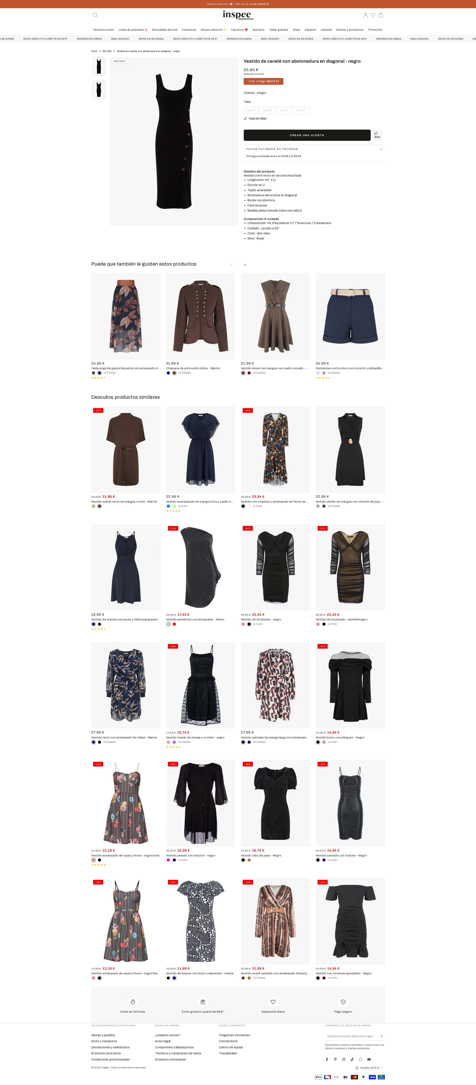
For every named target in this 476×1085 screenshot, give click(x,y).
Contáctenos (228, 1041)
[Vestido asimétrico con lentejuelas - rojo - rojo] (174, 624)
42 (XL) (301, 111)
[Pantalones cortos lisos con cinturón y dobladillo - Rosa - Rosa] (324, 373)
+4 (334, 372)
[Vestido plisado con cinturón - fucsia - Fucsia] (168, 860)
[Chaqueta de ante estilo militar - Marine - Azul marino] (168, 373)
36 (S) (252, 111)
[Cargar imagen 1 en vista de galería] (99, 66)
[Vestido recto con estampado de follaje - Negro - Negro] (99, 742)
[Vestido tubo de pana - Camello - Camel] (249, 860)
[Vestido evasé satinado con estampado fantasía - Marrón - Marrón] (243, 978)
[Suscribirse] (382, 1036)
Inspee (105, 1067)
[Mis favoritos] (373, 15)
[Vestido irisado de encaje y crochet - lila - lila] (174, 742)
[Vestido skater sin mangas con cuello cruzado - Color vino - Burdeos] (249, 373)
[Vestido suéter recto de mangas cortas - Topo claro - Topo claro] (93, 506)
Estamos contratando (170, 1059)
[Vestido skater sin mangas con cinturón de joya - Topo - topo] (318, 506)
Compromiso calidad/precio (174, 1047)
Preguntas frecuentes (234, 1035)
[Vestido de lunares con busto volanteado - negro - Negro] (168, 978)
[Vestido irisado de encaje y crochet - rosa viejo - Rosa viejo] (168, 742)
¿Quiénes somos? (167, 1035)
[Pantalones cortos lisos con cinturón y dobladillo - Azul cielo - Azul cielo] (318, 373)
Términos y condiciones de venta (178, 1053)
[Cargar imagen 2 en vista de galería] (99, 89)
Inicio (94, 51)
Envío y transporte (104, 1041)
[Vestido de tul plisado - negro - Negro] (324, 624)
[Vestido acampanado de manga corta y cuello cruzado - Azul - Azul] (168, 506)
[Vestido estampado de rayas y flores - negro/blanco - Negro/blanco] (99, 860)
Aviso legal (163, 1041)
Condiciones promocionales (110, 1059)
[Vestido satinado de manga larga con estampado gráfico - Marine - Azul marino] (249, 742)
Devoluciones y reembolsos (110, 1047)
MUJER (107, 51)
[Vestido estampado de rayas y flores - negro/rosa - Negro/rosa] (93, 978)
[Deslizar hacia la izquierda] (114, 146)
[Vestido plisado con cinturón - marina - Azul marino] (174, 860)
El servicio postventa (106, 1053)
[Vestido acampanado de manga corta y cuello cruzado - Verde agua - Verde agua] (174, 506)
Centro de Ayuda (231, 1047)
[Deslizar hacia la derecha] (233, 146)
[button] (95, 15)
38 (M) (269, 111)
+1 (183, 506)
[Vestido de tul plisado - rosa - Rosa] (243, 624)
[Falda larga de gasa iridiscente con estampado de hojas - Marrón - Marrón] (93, 373)
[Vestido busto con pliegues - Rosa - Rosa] (324, 742)
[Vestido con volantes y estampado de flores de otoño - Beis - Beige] (249, 506)
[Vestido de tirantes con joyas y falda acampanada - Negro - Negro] (99, 624)
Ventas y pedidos (103, 1035)
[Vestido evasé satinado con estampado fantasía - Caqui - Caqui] (249, 978)
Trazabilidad (228, 1053)
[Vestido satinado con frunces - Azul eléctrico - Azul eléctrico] (324, 860)
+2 (109, 372)
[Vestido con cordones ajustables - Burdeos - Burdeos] (324, 978)
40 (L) (284, 111)
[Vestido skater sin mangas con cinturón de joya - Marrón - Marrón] (324, 506)
